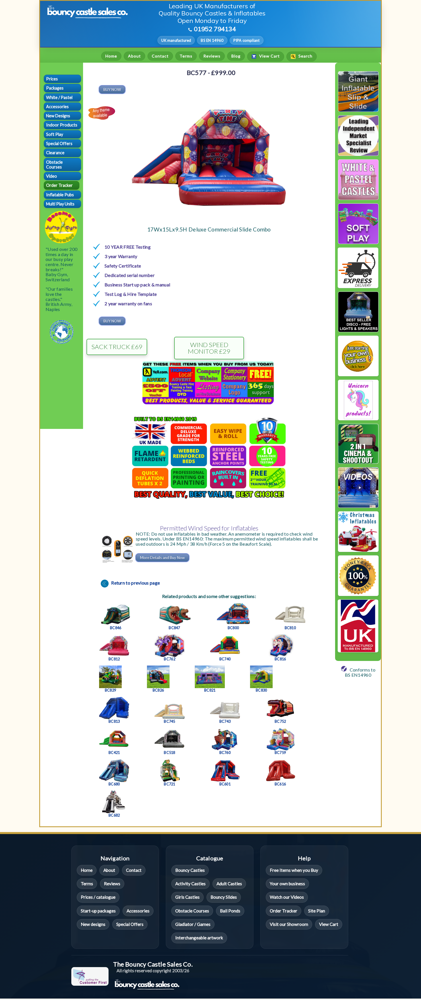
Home (111, 56)
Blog (236, 56)
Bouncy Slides (223, 897)
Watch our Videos (287, 897)
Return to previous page (135, 582)
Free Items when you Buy (294, 870)
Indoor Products (61, 124)
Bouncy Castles (190, 870)
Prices (52, 78)
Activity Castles (190, 883)
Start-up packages (98, 910)
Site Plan (316, 910)
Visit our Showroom (289, 924)
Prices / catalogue (98, 897)
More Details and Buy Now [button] (162, 557)
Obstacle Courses (54, 164)
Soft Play (54, 134)
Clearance (55, 152)
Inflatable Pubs (60, 194)
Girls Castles (187, 897)
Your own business (287, 883)
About (134, 56)
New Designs (58, 115)
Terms (186, 56)
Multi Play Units (60, 203)
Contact (160, 56)
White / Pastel (59, 97)
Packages (55, 88)
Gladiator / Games (192, 924)
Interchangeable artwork (199, 937)
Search (304, 56)
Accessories (57, 106)
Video (51, 176)
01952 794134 (215, 29)
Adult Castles (229, 883)
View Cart (269, 56)
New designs (93, 924)
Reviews (212, 56)
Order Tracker (59, 185)
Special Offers (59, 143)
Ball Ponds (230, 910)
